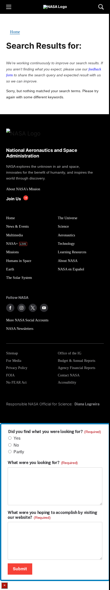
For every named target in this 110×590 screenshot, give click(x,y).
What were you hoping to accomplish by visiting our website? (52, 515)
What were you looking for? (43, 462)
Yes (17, 438)
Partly (19, 452)
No (16, 445)
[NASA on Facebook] (10, 308)
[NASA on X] (33, 308)
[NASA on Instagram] (21, 308)
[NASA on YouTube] (44, 308)
